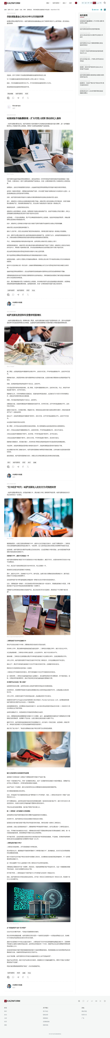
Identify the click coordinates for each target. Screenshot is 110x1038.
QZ (86, 3)
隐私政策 (45, 1014)
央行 (29, 462)
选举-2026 (10, 9)
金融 (34, 462)
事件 (24, 9)
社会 (33, 290)
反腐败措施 (46, 1021)
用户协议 (45, 1011)
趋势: (5, 9)
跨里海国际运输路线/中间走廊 (41, 9)
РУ (88, 3)
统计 (9, 462)
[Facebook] (23, 98)
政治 (5, 1014)
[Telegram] (18, 98)
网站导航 (84, 1011)
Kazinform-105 (55, 9)
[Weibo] (92, 1001)
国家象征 (45, 1018)
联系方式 (84, 1014)
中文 (94, 3)
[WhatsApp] (13, 98)
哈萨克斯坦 (19, 93)
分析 (70, 3)
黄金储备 (10, 93)
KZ (83, 3)
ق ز (98, 3)
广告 (83, 1018)
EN (91, 3)
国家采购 (45, 1025)
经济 (26, 93)
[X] (27, 98)
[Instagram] (8, 98)
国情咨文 (29, 9)
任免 (21, 9)
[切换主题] (77, 3)
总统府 (16, 9)
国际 (5, 1025)
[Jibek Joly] (96, 9)
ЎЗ (100, 3)
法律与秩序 (11, 290)
